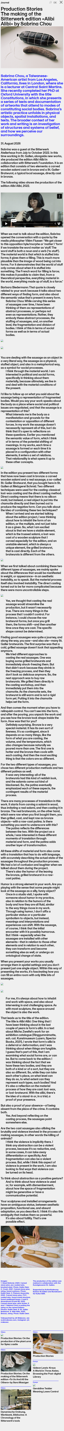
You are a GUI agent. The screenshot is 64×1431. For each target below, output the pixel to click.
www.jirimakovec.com (15, 1319)
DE (55, 2)
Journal (5, 2)
